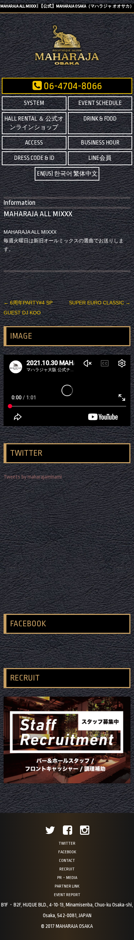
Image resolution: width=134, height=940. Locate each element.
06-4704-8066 (72, 86)
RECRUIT (67, 869)
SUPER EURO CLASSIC (99, 302)
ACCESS (34, 143)
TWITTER (67, 843)
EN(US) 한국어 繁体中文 (67, 174)
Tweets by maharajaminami (33, 477)
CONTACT (67, 860)
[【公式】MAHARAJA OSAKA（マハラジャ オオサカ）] (67, 64)
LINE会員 (99, 158)
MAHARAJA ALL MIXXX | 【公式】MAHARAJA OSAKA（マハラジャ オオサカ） (67, 6)
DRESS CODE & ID (34, 158)
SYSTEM (34, 103)
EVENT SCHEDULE (100, 103)
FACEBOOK (67, 852)
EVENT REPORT (67, 895)
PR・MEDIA (67, 877)
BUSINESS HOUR (100, 143)
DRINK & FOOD (99, 119)
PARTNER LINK (67, 886)
